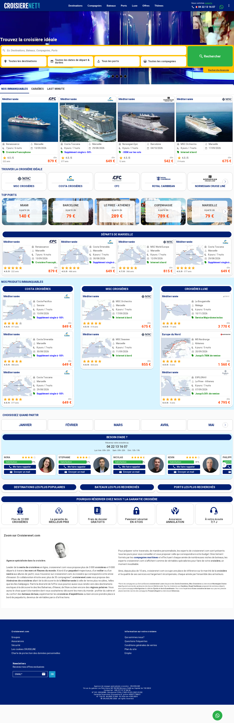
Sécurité (15, 645)
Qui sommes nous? (134, 637)
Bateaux (111, 5)
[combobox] (95, 51)
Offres (145, 5)
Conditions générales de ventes (141, 645)
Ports (124, 5)
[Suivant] (225, 181)
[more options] (228, 5)
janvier (25, 425)
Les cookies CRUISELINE (23, 649)
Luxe (134, 5)
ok (52, 674)
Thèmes (159, 5)
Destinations (75, 5)
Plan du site (131, 649)
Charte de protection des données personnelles (35, 653)
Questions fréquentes (136, 641)
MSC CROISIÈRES (24, 186)
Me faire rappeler (22, 467)
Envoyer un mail (22, 472)
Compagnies (95, 5)
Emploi (128, 653)
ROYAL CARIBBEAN (163, 186)
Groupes (15, 637)
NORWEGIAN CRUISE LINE (210, 186)
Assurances (17, 641)
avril (164, 425)
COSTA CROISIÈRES (70, 186)
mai (211, 425)
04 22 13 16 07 (117, 446)
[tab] (14, 89)
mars (118, 425)
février (72, 425)
